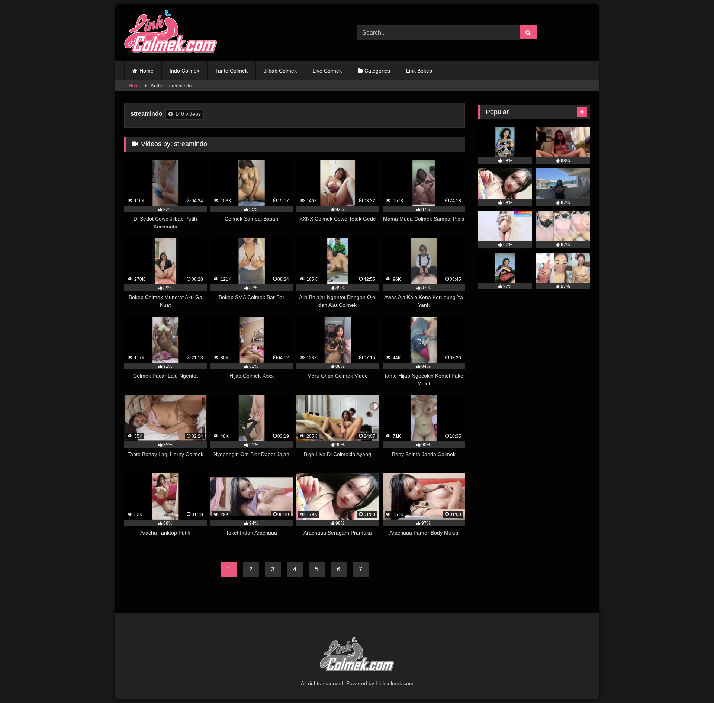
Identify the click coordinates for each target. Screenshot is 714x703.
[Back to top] (691, 681)
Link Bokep (419, 71)
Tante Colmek (231, 71)
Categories (377, 71)
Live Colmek (327, 71)
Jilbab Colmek (280, 71)
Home (146, 71)
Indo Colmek (184, 71)
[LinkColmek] (170, 32)
